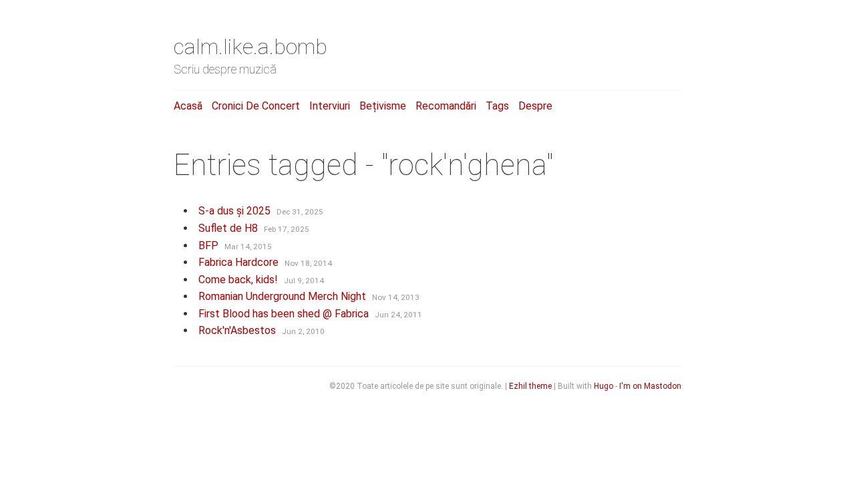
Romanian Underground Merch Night (282, 296)
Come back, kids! (238, 279)
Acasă (188, 106)
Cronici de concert (256, 106)
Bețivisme (382, 106)
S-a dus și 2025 (234, 210)
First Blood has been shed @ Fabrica (283, 313)
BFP (208, 245)
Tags (497, 106)
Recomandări (445, 106)
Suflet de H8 (228, 228)
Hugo (603, 386)
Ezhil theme (530, 386)
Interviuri (329, 106)
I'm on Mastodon (650, 386)
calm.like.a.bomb (250, 46)
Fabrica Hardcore (238, 262)
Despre (535, 106)
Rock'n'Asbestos (237, 330)
